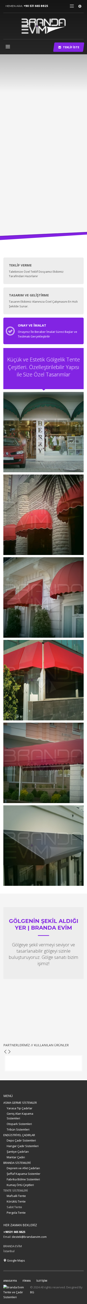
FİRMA (27, 1280)
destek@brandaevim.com (29, 1237)
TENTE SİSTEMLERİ (15, 1190)
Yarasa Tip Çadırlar (19, 1108)
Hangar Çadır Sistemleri (23, 1146)
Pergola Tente (16, 1213)
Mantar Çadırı (16, 1157)
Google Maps (15, 1260)
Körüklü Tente (16, 1201)
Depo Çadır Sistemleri (21, 1140)
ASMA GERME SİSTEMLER (20, 1103)
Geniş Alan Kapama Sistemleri (20, 1116)
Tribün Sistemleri (18, 1129)
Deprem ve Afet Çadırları (23, 1168)
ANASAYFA (10, 1280)
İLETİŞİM (41, 1280)
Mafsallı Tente (16, 1196)
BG (32, 1292)
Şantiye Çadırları (18, 1152)
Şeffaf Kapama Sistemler (23, 1174)
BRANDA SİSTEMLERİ (17, 1163)
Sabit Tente (14, 1207)
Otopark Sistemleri (19, 1124)
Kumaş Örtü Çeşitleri (20, 1185)
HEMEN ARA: (27, 6)
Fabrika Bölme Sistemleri (23, 1179)
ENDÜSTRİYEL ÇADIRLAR (19, 1135)
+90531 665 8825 (14, 1232)
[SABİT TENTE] (43, 432)
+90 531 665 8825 (36, 6)
